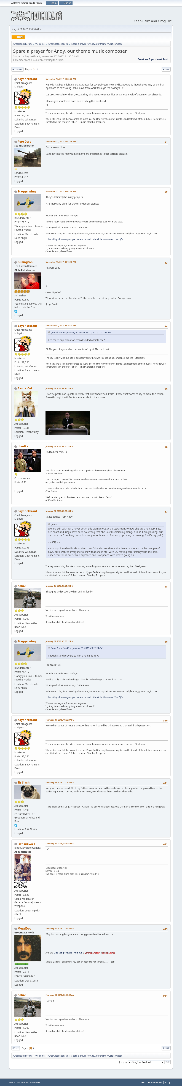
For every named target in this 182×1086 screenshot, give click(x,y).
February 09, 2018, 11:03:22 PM (60, 782)
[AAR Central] (15, 487)
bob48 (22, 586)
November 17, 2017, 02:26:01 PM (61, 325)
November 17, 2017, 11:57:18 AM (61, 141)
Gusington (25, 262)
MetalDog (24, 928)
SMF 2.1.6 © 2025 (17, 1082)
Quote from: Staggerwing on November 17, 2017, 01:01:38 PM (81, 332)
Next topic (162, 59)
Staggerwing (27, 191)
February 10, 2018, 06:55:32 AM (60, 995)
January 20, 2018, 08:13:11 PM (59, 388)
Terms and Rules (154, 1082)
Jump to (123, 1061)
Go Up (15, 1048)
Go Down (17, 69)
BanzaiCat (25, 388)
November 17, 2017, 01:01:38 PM (61, 191)
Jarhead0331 (26, 844)
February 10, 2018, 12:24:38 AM (60, 928)
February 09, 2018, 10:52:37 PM (60, 719)
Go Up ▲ (169, 1082)
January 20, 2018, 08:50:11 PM (59, 446)
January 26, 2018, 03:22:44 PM (59, 511)
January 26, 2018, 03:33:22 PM (59, 641)
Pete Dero (24, 142)
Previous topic (146, 59)
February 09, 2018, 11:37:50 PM (60, 843)
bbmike (23, 446)
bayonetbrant (27, 79)
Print (166, 69)
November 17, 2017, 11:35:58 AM (61, 79)
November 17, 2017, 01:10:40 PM (61, 262)
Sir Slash (24, 782)
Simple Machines (33, 1082)
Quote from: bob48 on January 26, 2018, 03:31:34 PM (76, 648)
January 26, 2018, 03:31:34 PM (59, 586)
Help (143, 1082)
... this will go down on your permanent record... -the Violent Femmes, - (84, 239)
